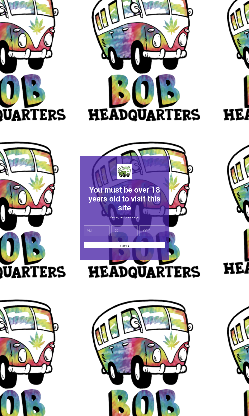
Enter (124, 246)
